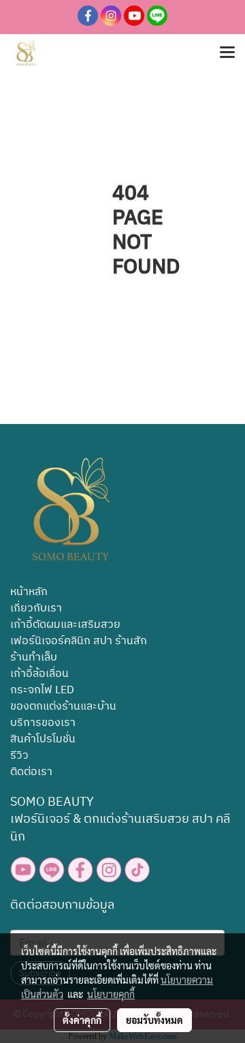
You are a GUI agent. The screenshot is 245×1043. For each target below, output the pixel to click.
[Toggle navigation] (227, 53)
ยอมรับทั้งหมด (154, 1020)
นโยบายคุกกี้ (111, 994)
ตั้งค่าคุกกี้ (82, 1020)
